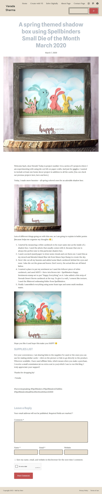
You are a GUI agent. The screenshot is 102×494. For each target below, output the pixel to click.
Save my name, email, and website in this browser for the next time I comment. (50, 460)
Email (42, 447)
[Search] (93, 11)
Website (67, 447)
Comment (19, 420)
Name (17, 447)
